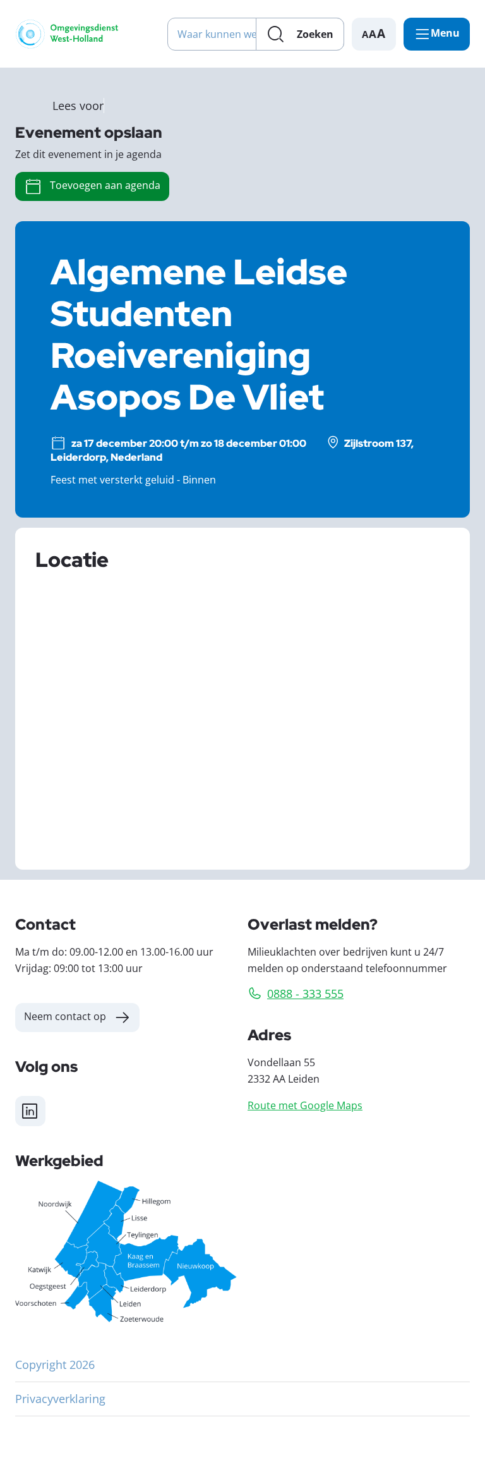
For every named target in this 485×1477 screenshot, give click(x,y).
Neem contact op (65, 1016)
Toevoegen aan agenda (105, 184)
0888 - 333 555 (305, 993)
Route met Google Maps (305, 1105)
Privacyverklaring (60, 1398)
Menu (445, 33)
